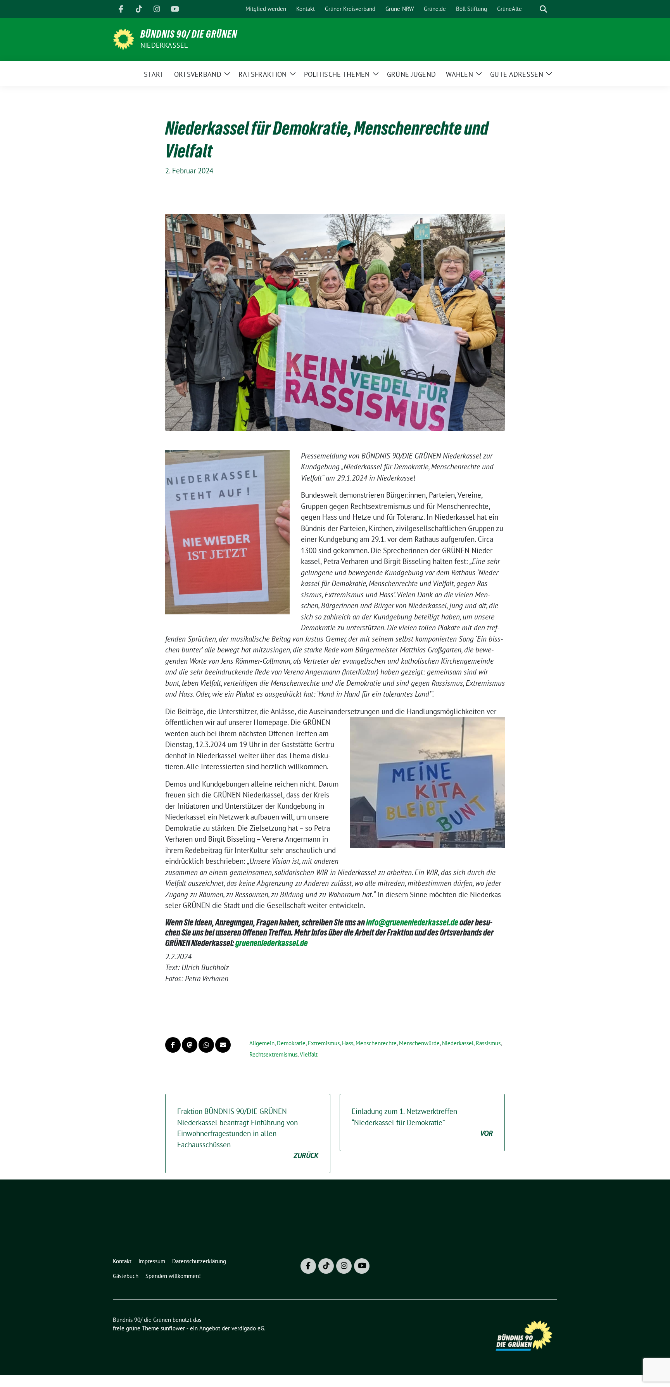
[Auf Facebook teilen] (173, 1045)
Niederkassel (164, 45)
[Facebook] (121, 9)
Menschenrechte (376, 1043)
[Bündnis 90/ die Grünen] (123, 38)
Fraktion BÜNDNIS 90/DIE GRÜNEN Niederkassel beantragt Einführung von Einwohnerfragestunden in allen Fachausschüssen (247, 1133)
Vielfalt (309, 1054)
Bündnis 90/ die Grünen (188, 34)
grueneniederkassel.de (271, 943)
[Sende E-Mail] (223, 1045)
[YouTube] (174, 9)
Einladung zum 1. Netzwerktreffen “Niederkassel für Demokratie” (422, 1122)
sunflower (173, 1328)
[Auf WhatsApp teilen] (206, 1045)
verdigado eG (247, 1328)
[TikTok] (139, 9)
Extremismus (324, 1043)
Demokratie (291, 1043)
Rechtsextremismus (273, 1054)
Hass (347, 1043)
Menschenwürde (419, 1043)
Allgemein (262, 1043)
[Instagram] (156, 9)
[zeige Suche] (543, 9)
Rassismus (488, 1043)
